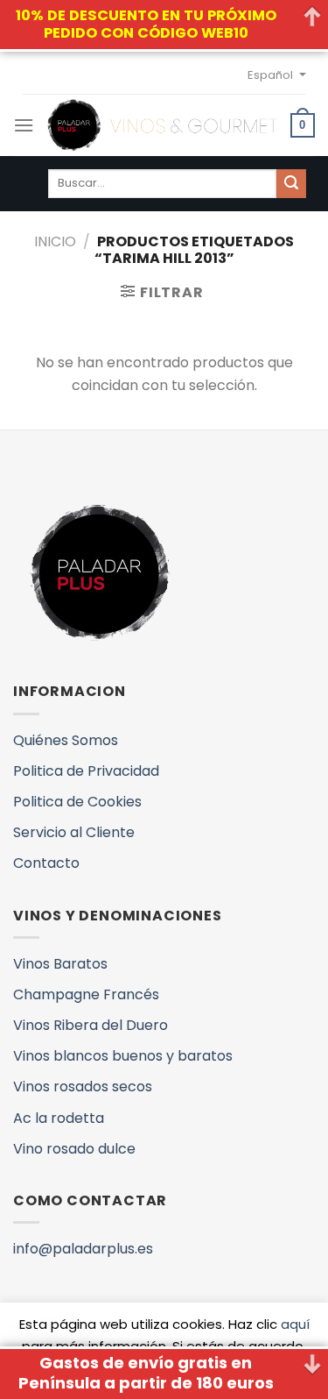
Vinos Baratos (60, 964)
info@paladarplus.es (83, 1249)
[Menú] (23, 124)
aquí (295, 1324)
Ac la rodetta (58, 1118)
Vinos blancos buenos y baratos (123, 1056)
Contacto (46, 863)
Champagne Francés (86, 994)
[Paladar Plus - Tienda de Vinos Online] (162, 125)
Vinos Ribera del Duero (90, 1025)
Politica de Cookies (77, 802)
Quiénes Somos (65, 740)
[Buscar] (291, 184)
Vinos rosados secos (82, 1086)
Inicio (55, 241)
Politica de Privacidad (86, 771)
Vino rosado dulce (74, 1149)
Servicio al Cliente (74, 832)
